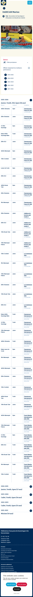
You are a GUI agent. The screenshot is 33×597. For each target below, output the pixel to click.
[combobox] (17, 62)
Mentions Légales (6, 542)
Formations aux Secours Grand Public (9, 550)
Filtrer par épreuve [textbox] (12, 62)
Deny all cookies (22, 584)
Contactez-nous (5, 540)
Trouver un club (5, 538)
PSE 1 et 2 (3, 554)
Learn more (16, 593)
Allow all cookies (11, 584)
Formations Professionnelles (7, 559)
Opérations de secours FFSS (7, 566)
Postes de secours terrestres (7, 568)
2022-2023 (11, 85)
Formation (3, 546)
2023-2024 (11, 82)
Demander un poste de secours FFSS (9, 572)
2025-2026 (11, 75)
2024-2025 (11, 78)
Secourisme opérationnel (6, 564)
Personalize (17, 589)
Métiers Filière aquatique (6, 552)
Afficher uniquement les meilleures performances (12, 69)
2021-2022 (11, 89)
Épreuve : (5, 59)
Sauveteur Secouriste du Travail (7, 556)
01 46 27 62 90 (5, 536)
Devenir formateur (5, 557)
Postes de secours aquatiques (7, 570)
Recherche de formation (6, 548)
